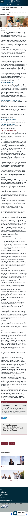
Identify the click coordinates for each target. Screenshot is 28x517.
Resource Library (20, 86)
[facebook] (11, 514)
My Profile (19, 4)
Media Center (2, 497)
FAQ (1, 489)
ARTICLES (5, 443)
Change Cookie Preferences (6, 500)
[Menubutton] (2, 1)
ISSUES (12, 443)
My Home (9, 4)
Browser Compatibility (4, 494)
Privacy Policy (2, 491)
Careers (1, 498)
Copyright (2, 495)
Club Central (16, 91)
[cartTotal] (2, 4)
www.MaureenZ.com (6, 414)
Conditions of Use (3, 492)
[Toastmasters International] (14, 1)
